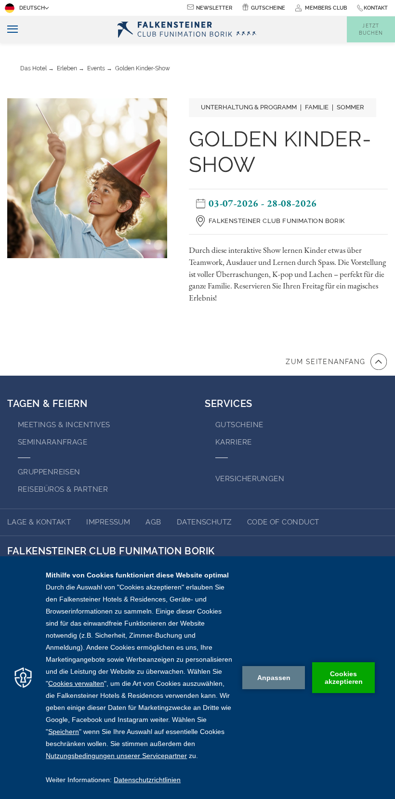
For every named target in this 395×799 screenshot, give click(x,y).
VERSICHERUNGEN (249, 478)
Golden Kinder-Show (142, 68)
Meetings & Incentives (64, 424)
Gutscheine (268, 8)
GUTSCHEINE (239, 424)
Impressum (108, 522)
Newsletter (214, 8)
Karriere (233, 442)
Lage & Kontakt (39, 522)
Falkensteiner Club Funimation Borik (277, 220)
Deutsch (32, 8)
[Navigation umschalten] (9, 30)
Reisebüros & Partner (63, 489)
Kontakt (376, 8)
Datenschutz (204, 522)
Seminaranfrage (52, 442)
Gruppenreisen (49, 472)
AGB (153, 522)
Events (96, 68)
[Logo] (190, 29)
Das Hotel (33, 68)
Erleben (67, 68)
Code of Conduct (283, 522)
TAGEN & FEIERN (47, 403)
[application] (197, 677)
